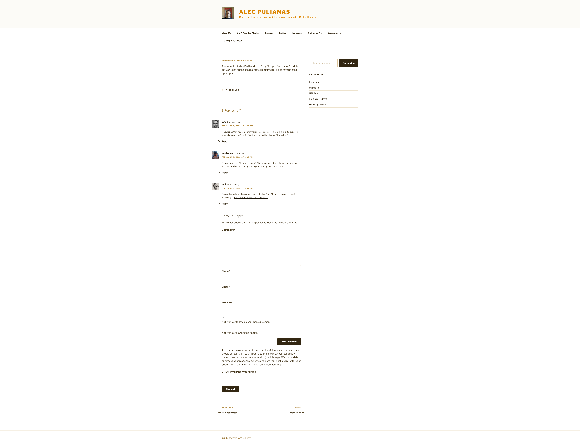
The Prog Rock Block (231, 40)
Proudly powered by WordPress (236, 438)
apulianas (227, 153)
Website (227, 302)
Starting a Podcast (318, 99)
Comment (228, 229)
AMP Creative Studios (248, 33)
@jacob (225, 163)
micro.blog (236, 122)
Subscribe (349, 63)
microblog (232, 90)
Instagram (297, 33)
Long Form (314, 82)
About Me (226, 33)
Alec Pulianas (264, 12)
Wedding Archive (317, 104)
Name (226, 271)
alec (250, 60)
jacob (225, 122)
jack (224, 184)
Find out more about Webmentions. (262, 364)
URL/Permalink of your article (239, 371)
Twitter (282, 33)
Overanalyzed (335, 33)
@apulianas (227, 132)
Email (226, 286)
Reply (225, 141)
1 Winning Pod (315, 33)
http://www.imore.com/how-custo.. (251, 197)
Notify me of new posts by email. (240, 332)
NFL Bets (313, 93)
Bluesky (269, 33)
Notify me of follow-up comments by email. (246, 322)
